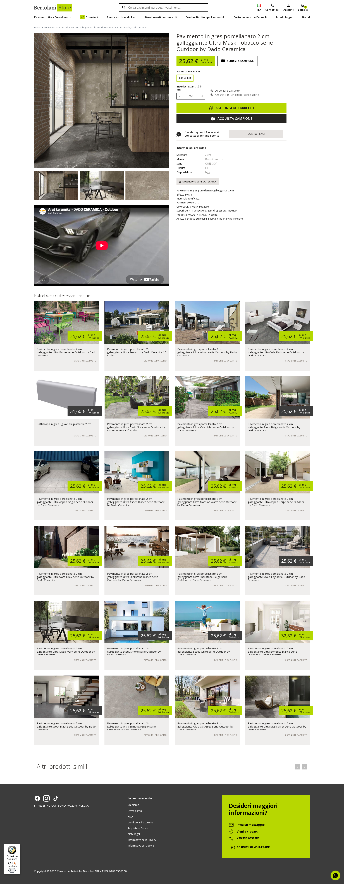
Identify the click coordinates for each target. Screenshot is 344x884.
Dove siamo (135, 810)
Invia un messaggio (250, 825)
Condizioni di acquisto (140, 822)
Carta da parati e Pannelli (250, 17)
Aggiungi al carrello (234, 108)
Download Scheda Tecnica (199, 181)
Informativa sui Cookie (141, 845)
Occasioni (91, 17)
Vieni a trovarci (247, 831)
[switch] (12, 870)
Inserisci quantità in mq (189, 88)
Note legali (134, 834)
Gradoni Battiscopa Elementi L (205, 17)
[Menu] (18, 846)
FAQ (130, 816)
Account (288, 9)
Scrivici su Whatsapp (253, 847)
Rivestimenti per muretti (160, 17)
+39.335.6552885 (247, 838)
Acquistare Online (138, 828)
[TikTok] (55, 798)
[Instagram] (46, 798)
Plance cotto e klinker (121, 17)
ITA (259, 9)
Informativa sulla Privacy (142, 840)
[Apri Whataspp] (335, 875)
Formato (188, 71)
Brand (306, 17)
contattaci (256, 134)
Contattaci (272, 9)
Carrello (303, 8)
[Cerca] (123, 7)
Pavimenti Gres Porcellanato (52, 17)
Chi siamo (133, 805)
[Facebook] (37, 798)
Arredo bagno (284, 17)
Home (37, 27)
